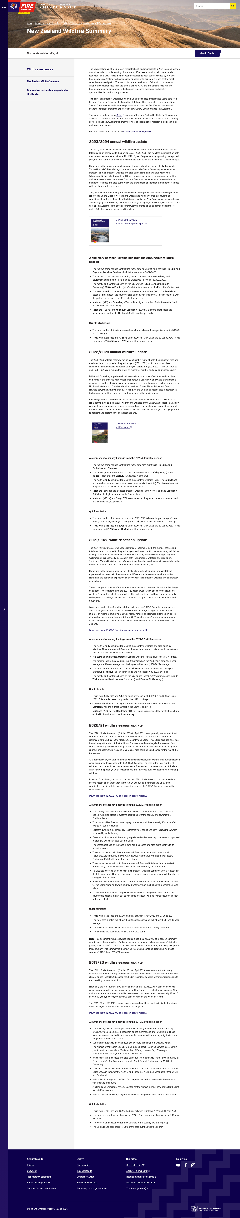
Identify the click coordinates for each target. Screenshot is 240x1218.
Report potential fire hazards (141, 1176)
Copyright (32, 1171)
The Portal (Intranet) (137, 1188)
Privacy (30, 1165)
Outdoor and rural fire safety (48, 23)
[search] (233, 6)
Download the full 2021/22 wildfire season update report (117, 630)
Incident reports (84, 1171)
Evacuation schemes (87, 1182)
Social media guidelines (38, 1182)
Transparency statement (39, 1176)
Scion (119, 115)
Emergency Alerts (85, 1176)
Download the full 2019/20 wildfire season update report (117, 1013)
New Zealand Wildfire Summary (97, 23)
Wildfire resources (71, 23)
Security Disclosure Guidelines (42, 1188)
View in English (207, 53)
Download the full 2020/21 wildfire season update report (117, 796)
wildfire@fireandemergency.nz (138, 131)
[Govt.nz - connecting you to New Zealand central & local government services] (206, 1208)
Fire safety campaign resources (92, 1188)
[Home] (22, 7)
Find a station (83, 1165)
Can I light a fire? (135, 1165)
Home (29, 23)
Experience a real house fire (140, 1182)
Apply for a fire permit (138, 1170)
